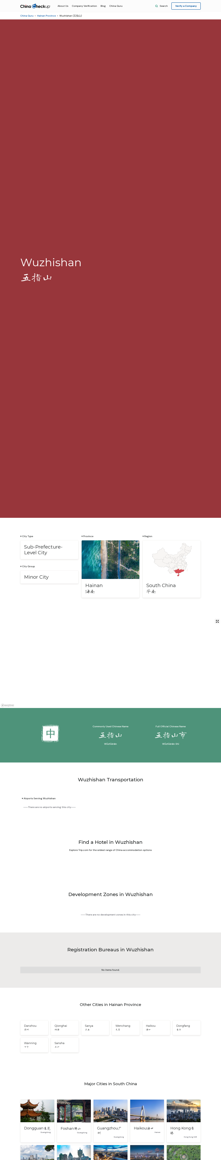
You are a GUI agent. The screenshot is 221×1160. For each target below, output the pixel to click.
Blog (103, 6)
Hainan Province (46, 15)
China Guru (116, 6)
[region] (110, 663)
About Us (63, 6)
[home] (35, 6)
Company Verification (84, 6)
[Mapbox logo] (7, 705)
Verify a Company (186, 6)
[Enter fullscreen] (217, 621)
